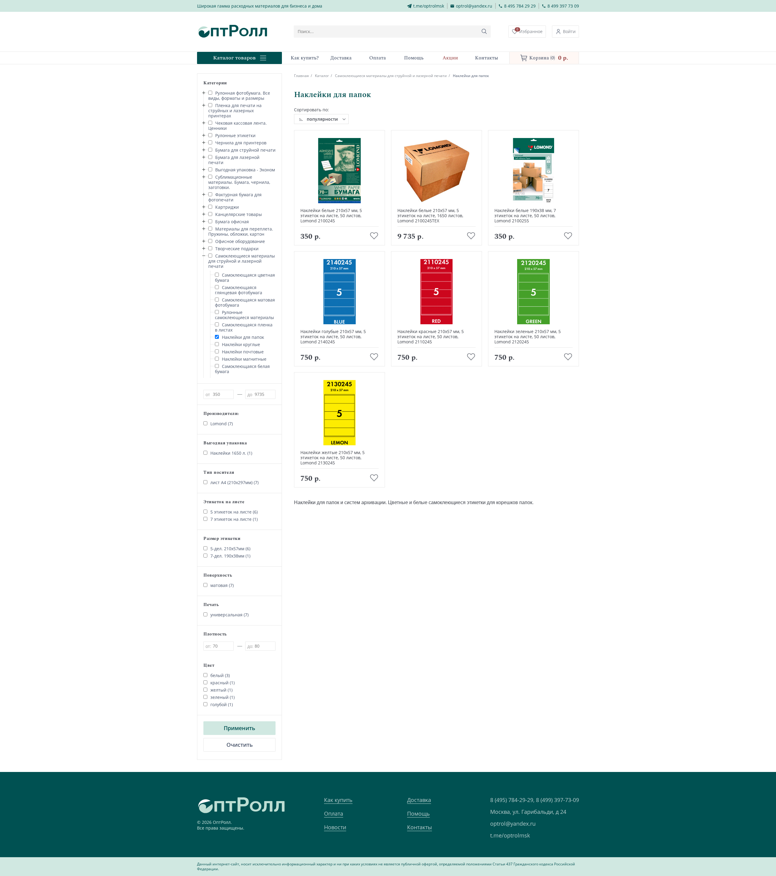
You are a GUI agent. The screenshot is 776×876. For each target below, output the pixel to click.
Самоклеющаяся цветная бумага (245, 277)
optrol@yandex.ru (513, 823)
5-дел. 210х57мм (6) (230, 548)
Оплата (333, 813)
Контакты (419, 827)
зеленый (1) (222, 697)
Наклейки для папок (243, 337)
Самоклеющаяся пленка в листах (244, 327)
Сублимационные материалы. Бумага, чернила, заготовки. (239, 182)
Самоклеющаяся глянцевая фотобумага (238, 290)
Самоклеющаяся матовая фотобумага (245, 302)
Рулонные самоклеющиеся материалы (244, 315)
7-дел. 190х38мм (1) (230, 555)
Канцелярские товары (238, 214)
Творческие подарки (237, 248)
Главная (301, 75)
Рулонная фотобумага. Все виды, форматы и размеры (239, 95)
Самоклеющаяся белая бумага (242, 369)
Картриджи (227, 207)
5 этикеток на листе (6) (234, 511)
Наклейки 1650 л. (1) (231, 453)
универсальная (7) (229, 614)
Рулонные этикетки (235, 135)
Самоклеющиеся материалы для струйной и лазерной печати (241, 261)
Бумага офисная (232, 221)
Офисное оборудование (240, 241)
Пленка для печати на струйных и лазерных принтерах (235, 110)
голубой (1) (221, 704)
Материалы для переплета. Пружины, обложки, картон (240, 231)
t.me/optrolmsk (510, 835)
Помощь (418, 813)
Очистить (239, 744)
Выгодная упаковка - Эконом (245, 169)
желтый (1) (221, 689)
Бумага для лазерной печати (233, 160)
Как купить (338, 800)
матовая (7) (222, 585)
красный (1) (222, 682)
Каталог (322, 75)
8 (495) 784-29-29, (512, 800)
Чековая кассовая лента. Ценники (237, 125)
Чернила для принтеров (240, 142)
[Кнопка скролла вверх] (749, 849)
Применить (239, 728)
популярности (322, 119)
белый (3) (220, 675)
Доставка (419, 800)
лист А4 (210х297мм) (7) (234, 482)
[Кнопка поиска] (484, 32)
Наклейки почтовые (243, 351)
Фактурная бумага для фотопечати (235, 197)
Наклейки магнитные (244, 359)
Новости (335, 827)
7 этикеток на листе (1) (234, 519)
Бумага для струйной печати (245, 150)
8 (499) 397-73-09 (557, 800)
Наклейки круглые (241, 344)
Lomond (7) (221, 423)
